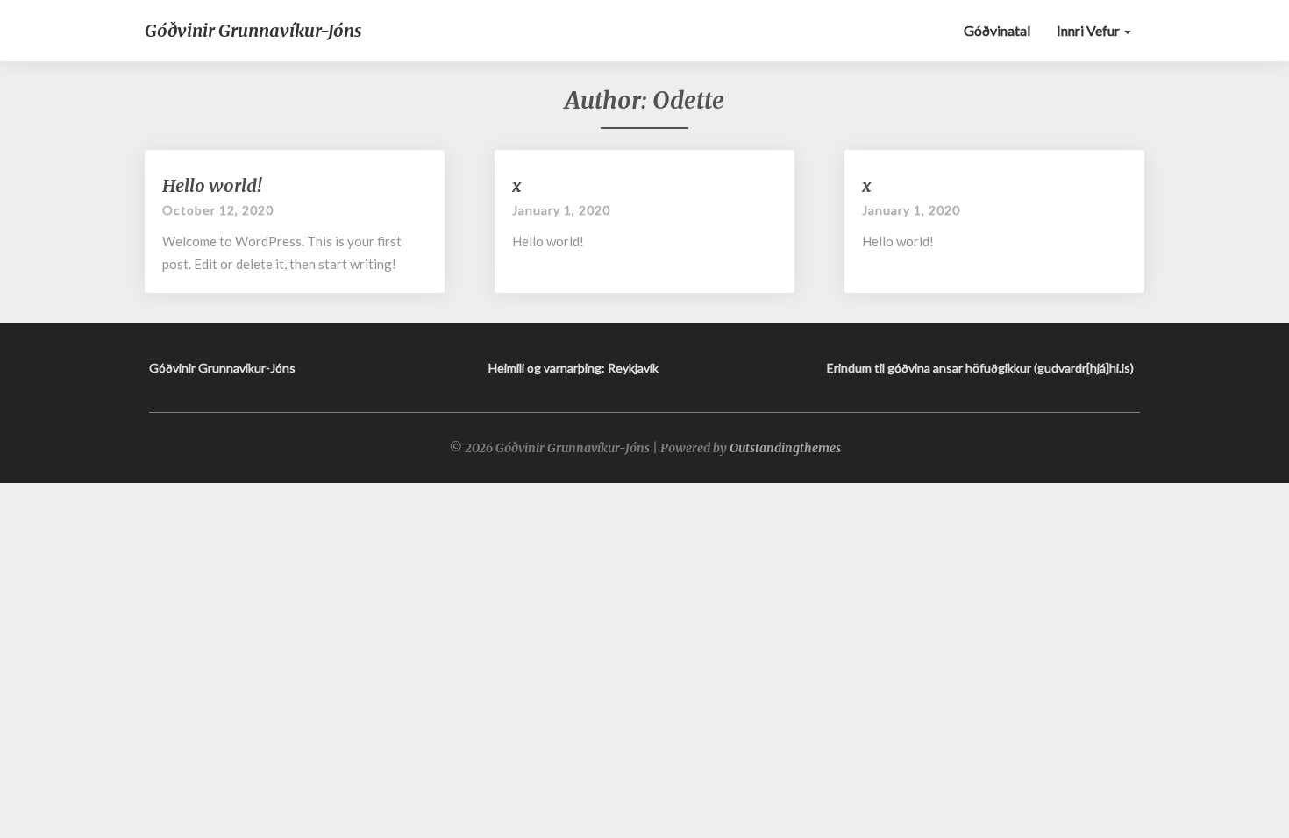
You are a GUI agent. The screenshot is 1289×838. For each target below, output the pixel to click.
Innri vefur (1089, 30)
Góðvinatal (997, 30)
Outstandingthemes (785, 448)
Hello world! (211, 185)
